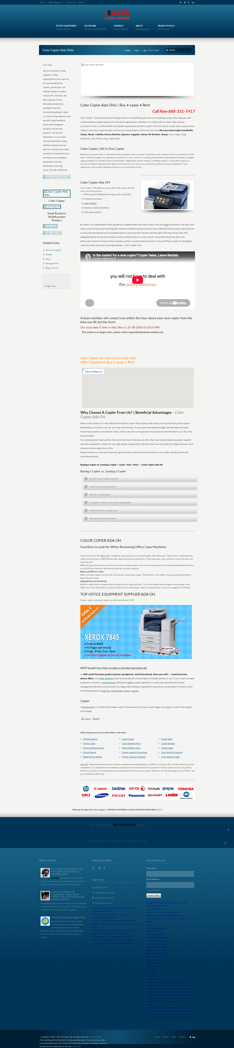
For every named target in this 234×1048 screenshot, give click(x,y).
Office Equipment (55, 2)
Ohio (137, 50)
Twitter (100, 868)
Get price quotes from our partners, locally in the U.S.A (117, 841)
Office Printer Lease (131, 747)
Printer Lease (89, 743)
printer (127, 690)
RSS (94, 868)
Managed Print (52, 263)
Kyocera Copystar (53, 250)
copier (166, 224)
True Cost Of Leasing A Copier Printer (68, 918)
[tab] (140, 478)
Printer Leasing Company (134, 756)
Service (43, 2)
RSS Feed (77, 1046)
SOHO (130, 682)
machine (109, 678)
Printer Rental (89, 752)
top (193, 1037)
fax (108, 690)
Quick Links (71, 2)
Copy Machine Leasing (171, 752)
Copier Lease (167, 747)
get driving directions (104, 897)
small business (109, 682)
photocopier (117, 690)
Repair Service (52, 268)
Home (81, 2)
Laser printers (90, 203)
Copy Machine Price (131, 743)
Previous (92, 1037)
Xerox (48, 259)
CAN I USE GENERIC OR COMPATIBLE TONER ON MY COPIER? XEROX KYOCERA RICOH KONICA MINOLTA (67, 896)
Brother (49, 254)
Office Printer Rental (92, 756)
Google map (50, 286)
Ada (144, 50)
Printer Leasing (90, 739)
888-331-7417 (101, 887)
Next (99, 1037)
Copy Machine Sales (170, 756)
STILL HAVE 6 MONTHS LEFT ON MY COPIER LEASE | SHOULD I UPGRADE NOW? (67, 871)
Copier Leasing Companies (134, 752)
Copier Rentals (168, 743)
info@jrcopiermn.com (104, 892)
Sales (173, 1037)
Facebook (188, 2)
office (101, 678)
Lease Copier (128, 739)
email (103, 690)
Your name (151, 868)
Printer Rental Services (93, 747)
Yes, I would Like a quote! (117, 825)
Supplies (181, 1037)
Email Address (153, 879)
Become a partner (103, 903)
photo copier (60, 70)
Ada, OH (84, 764)
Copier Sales (167, 739)
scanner (135, 690)
